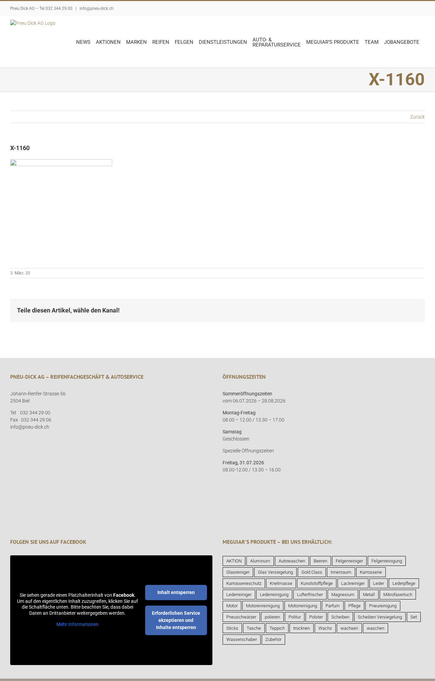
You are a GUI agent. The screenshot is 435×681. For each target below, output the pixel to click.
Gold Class (311, 572)
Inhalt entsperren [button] (176, 592)
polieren (272, 617)
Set (414, 617)
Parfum (333, 605)
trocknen (301, 628)
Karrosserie (371, 572)
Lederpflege (404, 583)
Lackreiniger (353, 583)
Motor (232, 605)
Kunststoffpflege (317, 583)
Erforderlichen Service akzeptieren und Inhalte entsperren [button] (176, 620)
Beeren (320, 560)
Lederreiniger (238, 594)
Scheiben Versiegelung (380, 617)
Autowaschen (292, 560)
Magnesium (342, 594)
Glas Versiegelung (275, 572)
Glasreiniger (237, 572)
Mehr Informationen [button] (77, 624)
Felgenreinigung (386, 560)
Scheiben (340, 617)
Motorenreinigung (263, 605)
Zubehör (273, 639)
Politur (295, 617)
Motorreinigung (302, 605)
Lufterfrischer (310, 594)
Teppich (277, 628)
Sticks (232, 628)
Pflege (354, 605)
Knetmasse (281, 583)
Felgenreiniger (349, 560)
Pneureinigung (383, 605)
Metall (369, 594)
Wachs (325, 628)
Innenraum (341, 572)
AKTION (234, 560)
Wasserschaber (241, 639)
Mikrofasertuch (397, 594)
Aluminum (260, 560)
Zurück (417, 117)
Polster (316, 617)
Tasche (254, 628)
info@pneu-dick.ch (96, 8)
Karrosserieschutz (243, 583)
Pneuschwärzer (241, 617)
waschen (375, 628)
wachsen (349, 628)
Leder (378, 583)
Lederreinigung (274, 594)
